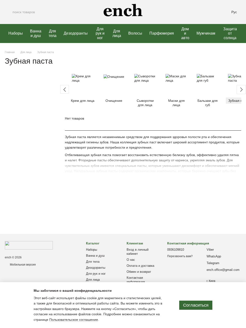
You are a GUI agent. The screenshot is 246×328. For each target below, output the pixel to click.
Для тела (52, 33)
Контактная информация (136, 280)
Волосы (135, 33)
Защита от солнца (230, 33)
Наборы (15, 33)
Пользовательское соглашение (73, 320)
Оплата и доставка (140, 265)
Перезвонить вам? (180, 256)
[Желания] (210, 12)
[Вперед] (241, 89)
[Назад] (64, 89)
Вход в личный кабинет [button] (137, 251)
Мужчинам (206, 33)
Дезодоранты (76, 33)
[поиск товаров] (8, 12)
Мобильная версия (22, 264)
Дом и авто (185, 33)
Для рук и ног (100, 33)
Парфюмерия (161, 33)
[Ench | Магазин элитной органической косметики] (29, 245)
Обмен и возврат (139, 271)
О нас (131, 259)
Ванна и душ (35, 33)
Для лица (116, 33)
